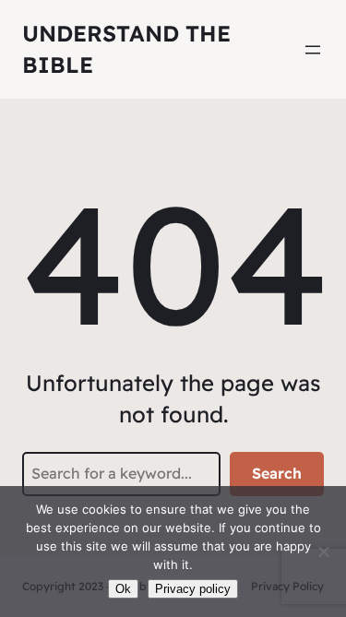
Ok (123, 589)
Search (277, 473)
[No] (323, 551)
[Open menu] (313, 50)
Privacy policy (193, 589)
